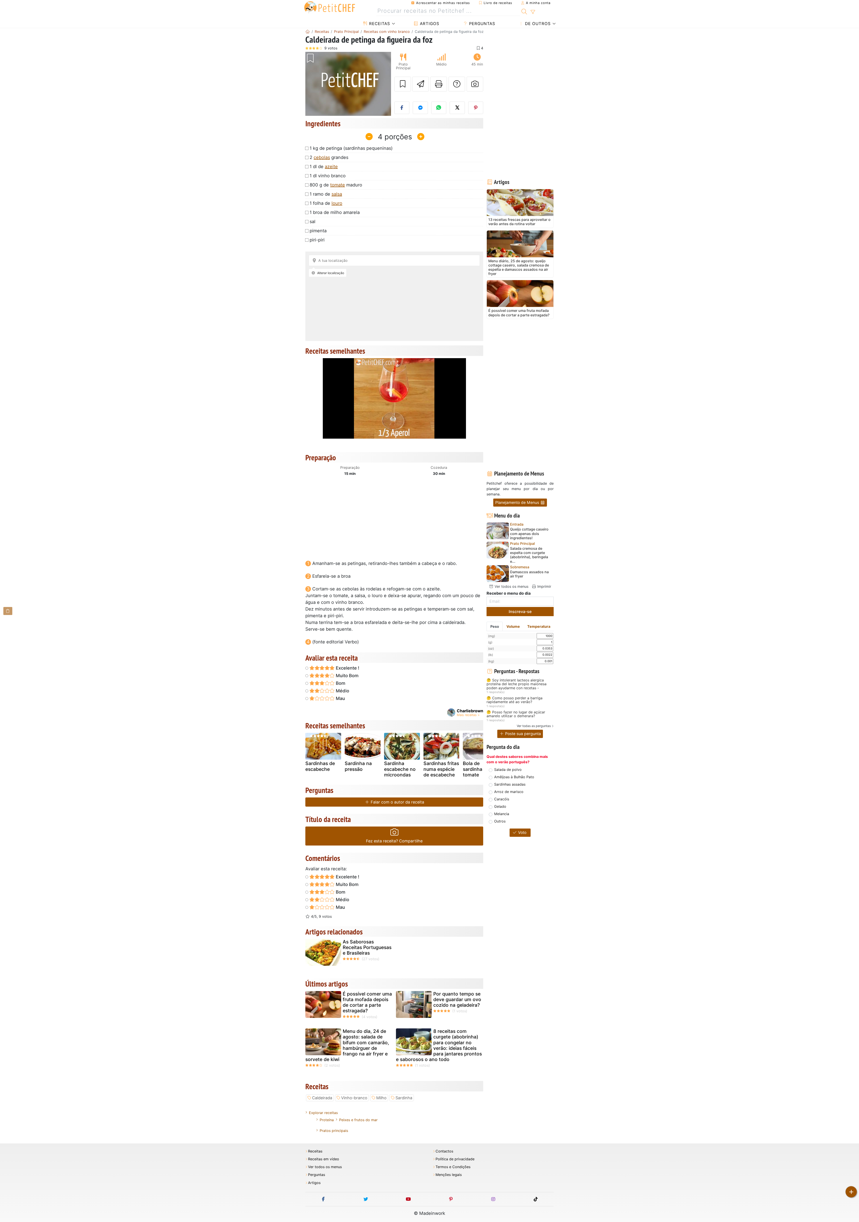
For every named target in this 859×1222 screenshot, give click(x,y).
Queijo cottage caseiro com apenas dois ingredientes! (529, 533)
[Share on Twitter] (457, 107)
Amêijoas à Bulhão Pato (514, 777)
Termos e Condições (453, 1167)
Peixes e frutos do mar (358, 1120)
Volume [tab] (513, 626)
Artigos (429, 23)
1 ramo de (326, 194)
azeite (331, 166)
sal (312, 221)
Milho (381, 1097)
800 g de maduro (336, 185)
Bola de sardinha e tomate (474, 769)
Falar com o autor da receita (397, 802)
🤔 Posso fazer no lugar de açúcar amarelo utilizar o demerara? (516, 714)
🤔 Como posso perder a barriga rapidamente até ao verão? (514, 700)
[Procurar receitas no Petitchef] (524, 11)
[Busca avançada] (533, 12)
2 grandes (329, 157)
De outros (537, 23)
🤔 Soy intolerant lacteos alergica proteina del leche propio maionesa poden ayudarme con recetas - (516, 684)
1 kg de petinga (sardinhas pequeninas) (351, 148)
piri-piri (317, 240)
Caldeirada (322, 1097)
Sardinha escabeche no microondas (400, 769)
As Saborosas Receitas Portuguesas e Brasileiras (367, 947)
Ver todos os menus (510, 586)
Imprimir (543, 586)
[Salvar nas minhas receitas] (402, 84)
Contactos (444, 1151)
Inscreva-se (520, 611)
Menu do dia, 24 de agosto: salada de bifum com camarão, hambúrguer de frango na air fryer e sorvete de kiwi (347, 1045)
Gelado (500, 806)
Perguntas (481, 23)
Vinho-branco (354, 1097)
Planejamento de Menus (517, 502)
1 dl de (324, 166)
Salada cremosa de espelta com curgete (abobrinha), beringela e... (529, 555)
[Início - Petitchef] (307, 31)
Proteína (327, 1120)
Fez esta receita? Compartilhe (394, 841)
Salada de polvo (508, 769)
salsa (337, 194)
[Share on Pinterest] (475, 107)
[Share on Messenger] (420, 107)
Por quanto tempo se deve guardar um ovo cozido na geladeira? (457, 999)
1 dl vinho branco (328, 175)
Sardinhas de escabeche (320, 766)
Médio (342, 690)
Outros (500, 821)
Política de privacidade (455, 1159)
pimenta (318, 230)
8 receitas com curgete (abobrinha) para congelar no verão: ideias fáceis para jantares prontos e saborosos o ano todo (439, 1045)
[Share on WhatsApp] (439, 107)
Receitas (379, 23)
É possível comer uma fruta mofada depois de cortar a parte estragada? (367, 1002)
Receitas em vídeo (323, 1159)
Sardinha (403, 1097)
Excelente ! (347, 668)
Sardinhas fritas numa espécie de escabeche (441, 769)
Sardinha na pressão (358, 766)
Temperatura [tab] (538, 626)
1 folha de (326, 203)
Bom (340, 683)
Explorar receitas (323, 1112)
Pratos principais (334, 1130)
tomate (337, 185)
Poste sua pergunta (522, 733)
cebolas (322, 157)
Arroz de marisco (508, 791)
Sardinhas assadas (509, 784)
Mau (340, 698)
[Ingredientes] (7, 611)
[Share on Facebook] (402, 107)
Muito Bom (347, 675)
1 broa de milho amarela (335, 212)
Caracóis (501, 799)
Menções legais (449, 1175)
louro (337, 203)
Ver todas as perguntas (534, 726)
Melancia (501, 814)
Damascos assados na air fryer (529, 574)
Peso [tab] (494, 626)
